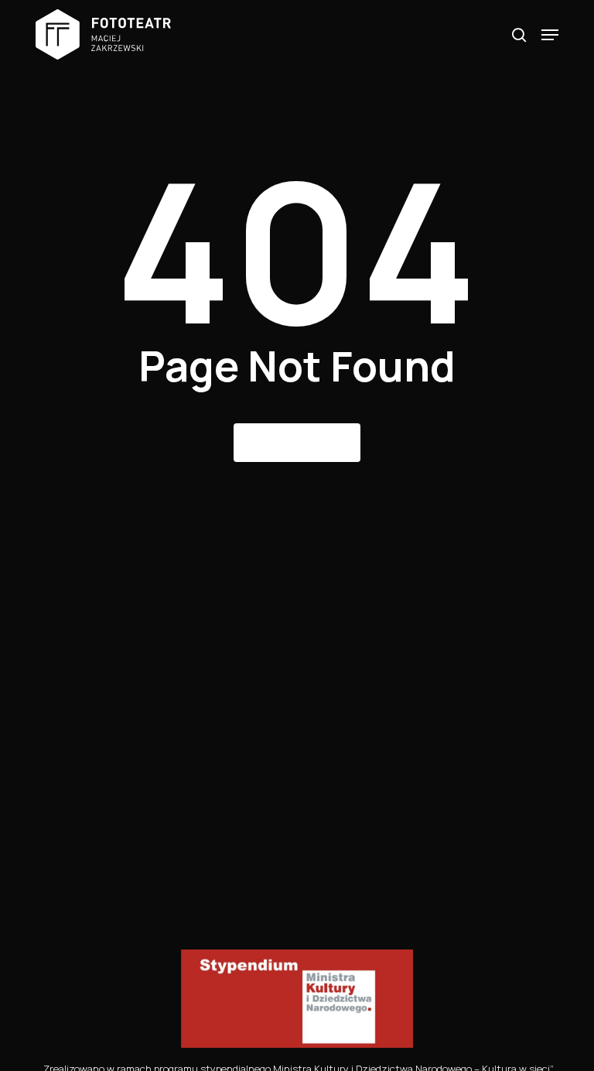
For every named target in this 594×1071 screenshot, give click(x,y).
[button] (549, 35)
